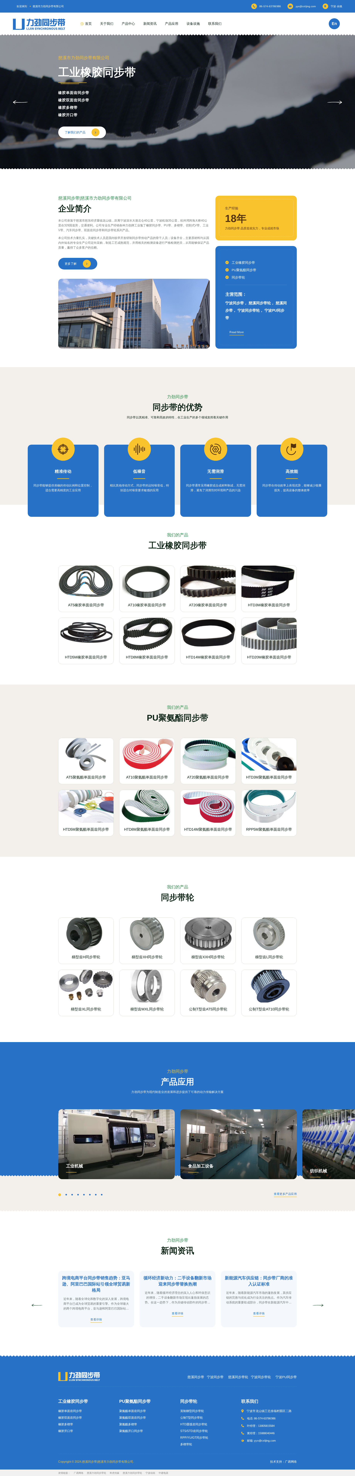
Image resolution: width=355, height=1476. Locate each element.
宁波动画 (150, 1473)
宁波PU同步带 (286, 1377)
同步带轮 (238, 277)
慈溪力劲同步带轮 (96, 1473)
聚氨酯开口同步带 (73, 115)
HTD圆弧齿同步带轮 (193, 1424)
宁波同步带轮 (261, 1377)
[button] (334, 102)
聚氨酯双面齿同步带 (75, 100)
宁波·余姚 (336, 6)
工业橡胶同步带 (243, 262)
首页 (88, 24)
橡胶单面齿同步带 (70, 1411)
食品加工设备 (201, 1166)
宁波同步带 (215, 1377)
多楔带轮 (186, 1444)
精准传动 (63, 471)
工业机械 (74, 1166)
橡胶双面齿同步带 (70, 1417)
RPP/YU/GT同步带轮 (194, 1437)
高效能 (292, 471)
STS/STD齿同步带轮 (194, 1431)
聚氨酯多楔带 (70, 107)
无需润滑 (215, 471)
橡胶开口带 (65, 1431)
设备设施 (193, 24)
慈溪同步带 (195, 1377)
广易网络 (78, 1473)
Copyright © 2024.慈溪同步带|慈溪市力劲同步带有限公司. (96, 1461)
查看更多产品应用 (285, 1193)
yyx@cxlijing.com (306, 6)
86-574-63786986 (270, 6)
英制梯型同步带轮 (192, 1411)
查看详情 (96, 1319)
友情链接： (64, 1473)
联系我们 (215, 24)
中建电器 (163, 1473)
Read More (236, 332)
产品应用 (171, 24)
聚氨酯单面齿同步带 (75, 93)
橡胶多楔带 (65, 1424)
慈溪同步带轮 (238, 1377)
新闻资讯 (150, 24)
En (334, 23)
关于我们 (106, 24)
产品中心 (128, 24)
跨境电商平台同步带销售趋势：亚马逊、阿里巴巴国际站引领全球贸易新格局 (96, 1284)
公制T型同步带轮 (191, 1417)
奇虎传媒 (114, 1473)
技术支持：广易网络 (283, 1461)
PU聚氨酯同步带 (244, 270)
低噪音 (139, 471)
